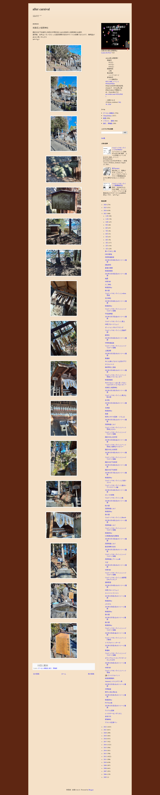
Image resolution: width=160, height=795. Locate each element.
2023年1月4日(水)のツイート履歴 (115, 664)
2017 (105, 742)
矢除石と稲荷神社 (111, 387)
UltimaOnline (107, 116)
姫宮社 (107, 335)
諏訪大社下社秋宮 (111, 462)
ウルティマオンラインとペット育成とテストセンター (115, 376)
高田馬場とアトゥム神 (112, 559)
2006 (105, 774)
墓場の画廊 (109, 268)
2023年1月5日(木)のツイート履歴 (115, 646)
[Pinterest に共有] (47, 665)
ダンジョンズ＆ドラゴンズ (114, 327)
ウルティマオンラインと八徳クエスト (115, 481)
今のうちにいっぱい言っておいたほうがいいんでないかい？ (115, 384)
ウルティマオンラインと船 (114, 498)
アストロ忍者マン (111, 722)
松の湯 (107, 506)
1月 (106, 249)
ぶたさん (108, 604)
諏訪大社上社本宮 (111, 437)
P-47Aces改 (108, 703)
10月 (107, 222)
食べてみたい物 (110, 251)
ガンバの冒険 (109, 495)
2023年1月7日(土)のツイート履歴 (115, 618)
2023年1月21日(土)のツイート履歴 (116, 420)
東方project (115, 168)
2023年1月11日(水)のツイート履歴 (116, 566)
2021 (105, 730)
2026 (105, 205)
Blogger (91, 790)
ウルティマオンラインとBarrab (115, 517)
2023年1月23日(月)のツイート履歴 (116, 391)
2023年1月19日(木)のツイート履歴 (116, 453)
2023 (105, 213)
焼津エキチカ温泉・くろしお (115, 417)
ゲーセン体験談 (43, 668)
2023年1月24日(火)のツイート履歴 (116, 371)
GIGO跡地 (108, 254)
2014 (105, 750)
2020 (105, 733)
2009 (105, 765)
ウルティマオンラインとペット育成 (115, 671)
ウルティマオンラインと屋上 (115, 321)
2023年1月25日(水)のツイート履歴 (116, 354)
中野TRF (108, 281)
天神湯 (107, 408)
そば (106, 562)
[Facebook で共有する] (45, 665)
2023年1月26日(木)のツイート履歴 (116, 339)
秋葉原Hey (108, 287)
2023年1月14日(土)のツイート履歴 (116, 521)
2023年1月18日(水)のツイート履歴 (116, 466)
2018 (105, 739)
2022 (105, 727)
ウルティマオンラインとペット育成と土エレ (115, 428)
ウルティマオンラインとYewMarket (119, 149)
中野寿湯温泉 (109, 343)
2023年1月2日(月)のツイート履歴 (115, 696)
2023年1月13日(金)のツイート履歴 (116, 540)
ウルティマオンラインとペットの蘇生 (115, 639)
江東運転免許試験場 (112, 536)
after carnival (41, 9)
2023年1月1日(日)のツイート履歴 (115, 706)
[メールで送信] (39, 665)
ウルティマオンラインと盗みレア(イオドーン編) (115, 486)
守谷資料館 (109, 314)
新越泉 (107, 358)
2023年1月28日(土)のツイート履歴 (116, 302)
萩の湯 (107, 290)
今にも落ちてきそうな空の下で (115, 361)
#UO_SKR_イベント (112, 81)
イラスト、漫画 (108, 121)
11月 (107, 219)
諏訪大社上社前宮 (111, 449)
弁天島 (107, 400)
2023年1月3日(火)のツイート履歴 (115, 685)
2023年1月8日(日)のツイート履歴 (115, 608)
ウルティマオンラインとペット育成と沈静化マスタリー (115, 446)
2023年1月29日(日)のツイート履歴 (116, 275)
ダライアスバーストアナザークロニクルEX (115, 659)
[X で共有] (43, 665)
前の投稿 (91, 674)
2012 (105, 756)
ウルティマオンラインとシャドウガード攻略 (115, 310)
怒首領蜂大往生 (110, 547)
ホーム (63, 674)
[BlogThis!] (41, 665)
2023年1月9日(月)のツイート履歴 (115, 597)
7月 (106, 231)
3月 (106, 243)
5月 (106, 237)
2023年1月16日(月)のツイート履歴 (116, 491)
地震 (106, 278)
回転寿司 (108, 265)
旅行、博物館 (53, 668)
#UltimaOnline (110, 83)
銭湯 (104, 118)
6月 (106, 234)
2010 (105, 762)
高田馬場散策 (109, 257)
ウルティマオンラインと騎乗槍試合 (119, 184)
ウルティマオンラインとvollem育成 (115, 294)
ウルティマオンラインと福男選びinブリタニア (115, 578)
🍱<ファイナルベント (112, 675)
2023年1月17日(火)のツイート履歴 (116, 474)
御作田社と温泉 (110, 367)
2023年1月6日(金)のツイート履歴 (115, 634)
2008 (105, 768)
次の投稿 (36, 674)
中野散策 (108, 689)
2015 (105, 747)
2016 (105, 745)
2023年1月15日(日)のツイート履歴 (116, 502)
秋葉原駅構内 (109, 678)
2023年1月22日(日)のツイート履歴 (116, 404)
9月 (106, 225)
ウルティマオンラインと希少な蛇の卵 (115, 396)
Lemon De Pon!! (106, 53)
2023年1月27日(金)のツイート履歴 (116, 317)
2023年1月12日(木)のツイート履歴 (116, 550)
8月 (106, 228)
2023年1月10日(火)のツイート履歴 (116, 586)
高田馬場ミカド (110, 424)
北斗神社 (108, 298)
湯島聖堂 (108, 582)
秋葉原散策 (109, 271)
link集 (103, 138)
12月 (107, 216)
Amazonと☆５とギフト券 (113, 681)
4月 (106, 240)
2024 (105, 210)
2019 (105, 736)
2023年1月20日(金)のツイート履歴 (116, 441)
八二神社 (108, 284)
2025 (105, 207)
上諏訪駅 (108, 351)
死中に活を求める (111, 692)
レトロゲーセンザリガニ (113, 713)
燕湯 (106, 414)
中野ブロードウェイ (112, 324)
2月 (106, 246)
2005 (105, 777)
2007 (105, 771)
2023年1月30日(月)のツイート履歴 (116, 261)
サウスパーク (109, 364)
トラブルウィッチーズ (112, 643)
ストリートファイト (112, 593)
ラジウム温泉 (109, 710)
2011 (105, 759)
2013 (105, 753)
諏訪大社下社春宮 (111, 470)
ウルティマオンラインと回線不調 (115, 331)
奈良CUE (108, 716)
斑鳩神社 (108, 719)
